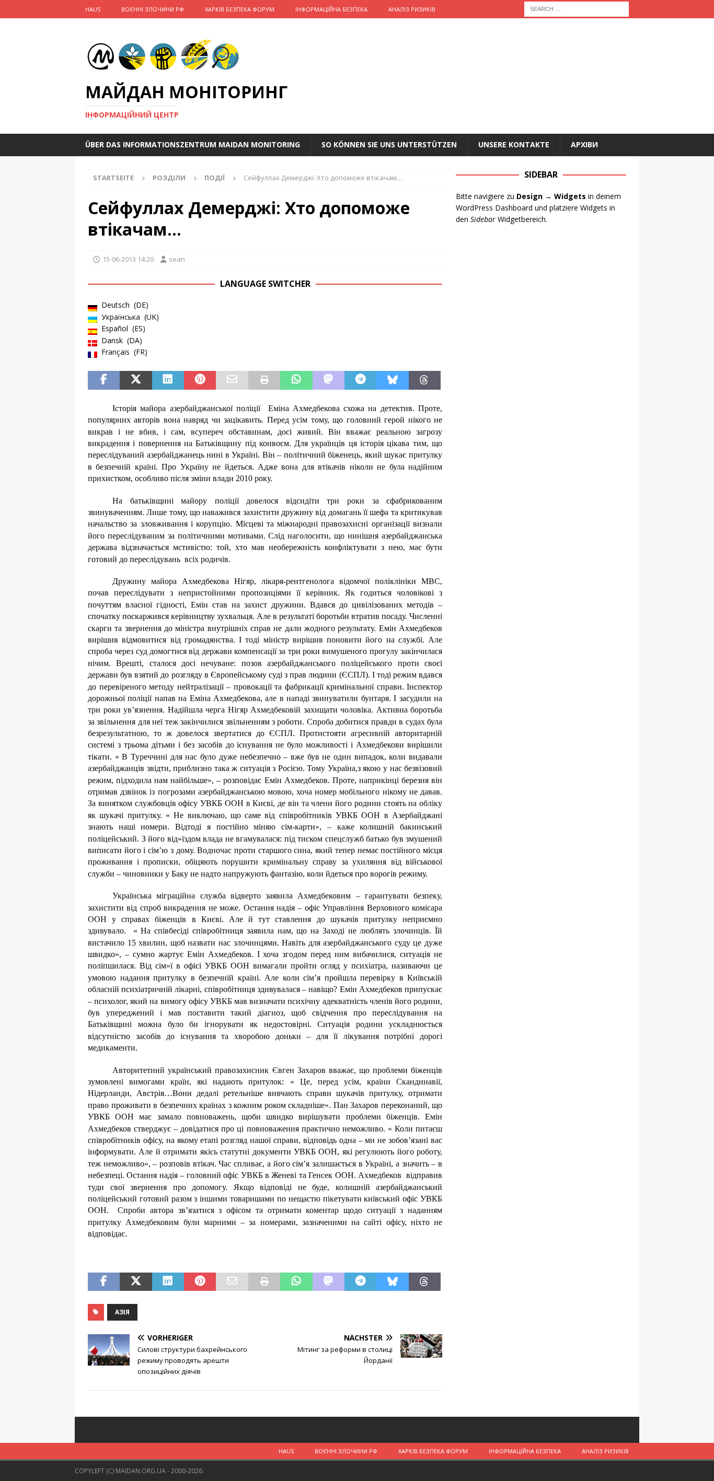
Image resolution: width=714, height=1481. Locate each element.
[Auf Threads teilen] (425, 380)
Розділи (169, 177)
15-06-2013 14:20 (128, 259)
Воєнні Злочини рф (152, 9)
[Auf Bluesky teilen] (392, 380)
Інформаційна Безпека (331, 9)
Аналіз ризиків (411, 9)
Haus (92, 9)
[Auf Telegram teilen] (360, 380)
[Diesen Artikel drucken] (264, 380)
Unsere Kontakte (513, 144)
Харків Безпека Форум (239, 9)
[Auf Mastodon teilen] (328, 380)
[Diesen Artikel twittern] (136, 380)
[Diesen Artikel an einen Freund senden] (232, 380)
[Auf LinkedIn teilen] (168, 380)
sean (177, 259)
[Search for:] (576, 8)
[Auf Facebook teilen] (104, 380)
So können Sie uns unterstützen (389, 144)
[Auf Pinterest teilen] (200, 380)
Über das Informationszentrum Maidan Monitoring (192, 144)
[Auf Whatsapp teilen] (296, 380)
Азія (122, 1312)
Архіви (584, 144)
